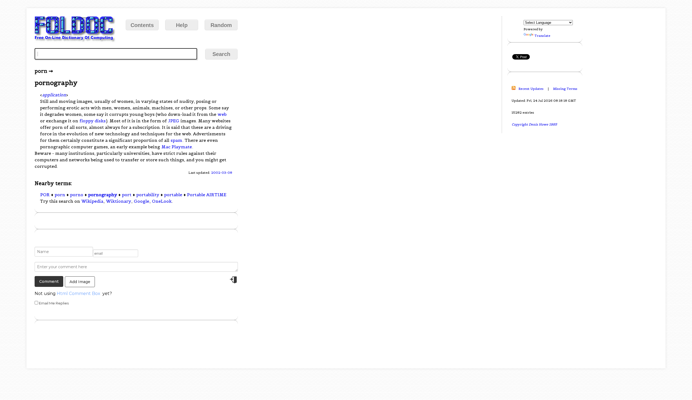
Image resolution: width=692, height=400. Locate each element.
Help (182, 25)
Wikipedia (92, 201)
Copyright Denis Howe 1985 (534, 124)
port (126, 194)
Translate (542, 36)
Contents (142, 25)
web (222, 114)
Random (221, 25)
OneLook (162, 201)
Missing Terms (565, 89)
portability (147, 194)
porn (60, 194)
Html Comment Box (78, 293)
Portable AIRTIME (206, 194)
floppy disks (92, 120)
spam (176, 140)
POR (45, 194)
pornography (102, 194)
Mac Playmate (176, 146)
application (54, 94)
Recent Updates (531, 89)
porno (76, 194)
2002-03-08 (221, 173)
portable (173, 194)
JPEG (173, 120)
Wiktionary (118, 201)
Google (141, 201)
